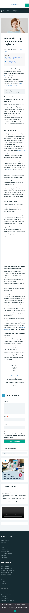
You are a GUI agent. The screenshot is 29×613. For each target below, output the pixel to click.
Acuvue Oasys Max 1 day (6, 568)
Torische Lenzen (4, 549)
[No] (27, 608)
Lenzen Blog (3, 596)
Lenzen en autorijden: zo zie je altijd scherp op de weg (14, 501)
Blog (8, 10)
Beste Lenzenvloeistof (5, 594)
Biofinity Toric (4, 576)
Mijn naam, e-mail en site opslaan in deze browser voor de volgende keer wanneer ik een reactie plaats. (14, 435)
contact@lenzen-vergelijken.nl (7, 600)
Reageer (6, 401)
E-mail (6, 424)
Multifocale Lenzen (5, 547)
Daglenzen (3, 542)
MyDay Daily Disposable (6, 574)
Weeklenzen (3, 544)
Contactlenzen (15, 10)
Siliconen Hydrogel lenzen (6, 553)
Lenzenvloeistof (4, 557)
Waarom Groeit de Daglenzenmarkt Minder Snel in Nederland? (14, 58)
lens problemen (21, 150)
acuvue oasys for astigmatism (7, 570)
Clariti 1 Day (3, 579)
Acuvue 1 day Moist (5, 566)
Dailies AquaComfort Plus (6, 572)
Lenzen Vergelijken (5, 540)
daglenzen (6, 75)
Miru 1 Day (3, 581)
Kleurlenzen (3, 555)
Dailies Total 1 (4, 583)
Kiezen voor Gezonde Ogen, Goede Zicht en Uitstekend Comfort (15, 63)
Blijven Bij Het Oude (10, 60)
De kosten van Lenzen (10, 61)
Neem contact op (4, 598)
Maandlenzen (4, 545)
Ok (14, 610)
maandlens (8, 169)
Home (2, 10)
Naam (6, 416)
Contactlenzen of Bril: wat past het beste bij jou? (12, 490)
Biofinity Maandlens (5, 578)
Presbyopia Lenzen (5, 551)
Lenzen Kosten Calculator (6, 592)
